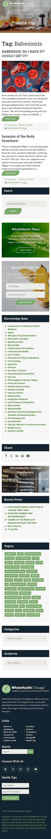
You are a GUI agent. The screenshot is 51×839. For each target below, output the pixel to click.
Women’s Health (15, 431)
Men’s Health (14, 405)
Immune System (15, 393)
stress (18, 610)
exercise (18, 580)
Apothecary (25, 489)
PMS (22, 606)
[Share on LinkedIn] (18, 456)
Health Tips (31, 740)
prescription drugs (33, 606)
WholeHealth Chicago (17, 128)
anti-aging (9, 558)
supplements (28, 610)
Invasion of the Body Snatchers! (18, 138)
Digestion (12, 364)
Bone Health (13, 345)
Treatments (31, 732)
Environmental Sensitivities (21, 374)
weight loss (20, 614)
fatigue (27, 580)
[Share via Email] (29, 456)
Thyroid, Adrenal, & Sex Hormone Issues (27, 424)
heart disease (11, 588)
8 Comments (10, 179)
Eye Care (12, 377)
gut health (32, 584)
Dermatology (14, 361)
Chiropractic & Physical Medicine (23, 358)
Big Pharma (19, 562)
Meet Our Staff (10, 732)
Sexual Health (14, 421)
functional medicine (18, 584)
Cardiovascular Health (18, 351)
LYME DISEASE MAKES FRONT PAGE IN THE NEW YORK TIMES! (25, 508)
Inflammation (14, 396)
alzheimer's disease (33, 553)
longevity (36, 597)
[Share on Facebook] (7, 456)
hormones (40, 588)
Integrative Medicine (18, 399)
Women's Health (33, 614)
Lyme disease (10, 601)
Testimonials (9, 737)
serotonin (9, 610)
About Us (8, 726)
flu (7, 584)
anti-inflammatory (23, 558)
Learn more (25, 250)
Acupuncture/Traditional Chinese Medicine (24, 327)
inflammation (25, 593)
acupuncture (10, 553)
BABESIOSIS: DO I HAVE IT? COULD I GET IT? (23, 53)
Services (29, 729)
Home (19, 28)
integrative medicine (13, 597)
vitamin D (9, 614)
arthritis (9, 562)
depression (24, 575)
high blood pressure (26, 588)
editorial (9, 580)
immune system (11, 593)
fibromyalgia (37, 580)
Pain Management (16, 418)
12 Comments (11, 125)
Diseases (12, 367)
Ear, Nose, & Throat (17, 370)
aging (20, 553)
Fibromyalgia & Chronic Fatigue (23, 380)
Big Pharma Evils (15, 342)
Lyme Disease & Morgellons (21, 402)
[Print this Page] (23, 456)
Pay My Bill (30, 737)
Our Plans (30, 726)
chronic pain (31, 571)
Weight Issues (14, 428)
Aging (10, 332)
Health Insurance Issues (19, 386)
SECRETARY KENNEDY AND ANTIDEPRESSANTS (20, 515)
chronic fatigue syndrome (15, 571)
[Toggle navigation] (46, 4)
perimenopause (11, 606)
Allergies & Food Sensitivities (22, 335)
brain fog (30, 562)
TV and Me (13, 529)
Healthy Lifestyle (16, 389)
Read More (10, 118)
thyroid (39, 610)
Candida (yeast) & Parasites (21, 348)
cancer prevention (12, 567)
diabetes (35, 575)
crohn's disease (11, 575)
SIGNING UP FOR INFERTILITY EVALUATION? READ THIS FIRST (22, 521)
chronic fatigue (27, 567)
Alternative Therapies (18, 339)
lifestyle (26, 597)
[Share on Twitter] (12, 456)
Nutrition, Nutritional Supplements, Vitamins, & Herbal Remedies (25, 413)
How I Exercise (14, 526)
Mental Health (14, 409)
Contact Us (8, 735)
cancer (39, 562)
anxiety (35, 558)
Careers (29, 735)
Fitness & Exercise (16, 383)
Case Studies (14, 355)
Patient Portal (10, 740)
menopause (23, 601)
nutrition (33, 601)
